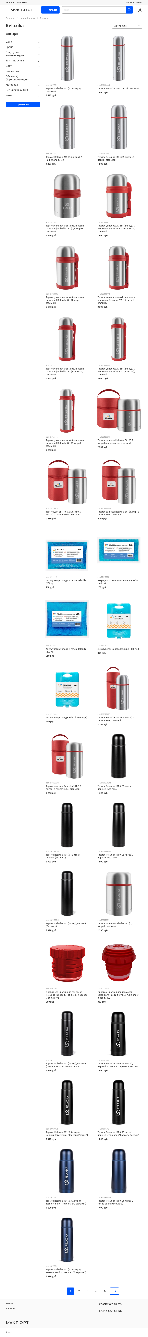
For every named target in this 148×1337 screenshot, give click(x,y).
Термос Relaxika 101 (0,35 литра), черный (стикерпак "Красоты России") (118, 1065)
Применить (23, 104)
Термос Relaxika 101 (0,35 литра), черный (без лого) (115, 787)
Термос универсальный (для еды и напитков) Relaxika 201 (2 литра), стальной (65, 443)
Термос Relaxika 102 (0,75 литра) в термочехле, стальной (116, 719)
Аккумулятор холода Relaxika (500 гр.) (66, 717)
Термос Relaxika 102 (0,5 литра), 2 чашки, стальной (64, 158)
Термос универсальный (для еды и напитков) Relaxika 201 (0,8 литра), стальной (116, 228)
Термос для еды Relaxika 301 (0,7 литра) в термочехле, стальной (63, 513)
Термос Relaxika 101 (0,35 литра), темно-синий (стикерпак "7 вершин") (66, 1202)
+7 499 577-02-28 (134, 2)
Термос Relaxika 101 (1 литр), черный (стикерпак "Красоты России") (66, 1065)
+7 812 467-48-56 (110, 1311)
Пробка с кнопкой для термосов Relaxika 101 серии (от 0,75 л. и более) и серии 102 (118, 995)
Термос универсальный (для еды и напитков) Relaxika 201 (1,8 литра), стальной (116, 371)
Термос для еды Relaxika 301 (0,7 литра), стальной (115, 925)
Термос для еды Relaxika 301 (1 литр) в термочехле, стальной (118, 513)
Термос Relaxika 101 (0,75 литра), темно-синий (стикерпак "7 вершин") (66, 1271)
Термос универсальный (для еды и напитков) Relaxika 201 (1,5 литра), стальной (65, 371)
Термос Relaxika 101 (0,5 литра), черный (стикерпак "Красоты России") (67, 1133)
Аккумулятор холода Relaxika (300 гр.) (118, 649)
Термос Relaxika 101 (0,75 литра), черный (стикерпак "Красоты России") (118, 1133)
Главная (10, 18)
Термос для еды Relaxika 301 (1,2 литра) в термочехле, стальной (63, 787)
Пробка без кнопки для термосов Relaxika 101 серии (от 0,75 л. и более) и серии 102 (66, 995)
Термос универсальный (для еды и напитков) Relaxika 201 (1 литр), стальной (65, 300)
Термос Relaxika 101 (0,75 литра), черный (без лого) (115, 856)
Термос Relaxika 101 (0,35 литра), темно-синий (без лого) (115, 1202)
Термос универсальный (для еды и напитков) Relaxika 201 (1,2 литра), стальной (116, 300)
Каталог (10, 2)
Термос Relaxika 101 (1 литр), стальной (118, 88)
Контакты (22, 2)
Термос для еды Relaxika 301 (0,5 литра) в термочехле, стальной (115, 441)
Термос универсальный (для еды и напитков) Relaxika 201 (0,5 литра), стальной (65, 228)
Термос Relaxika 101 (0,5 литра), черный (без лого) (63, 856)
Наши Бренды (27, 18)
